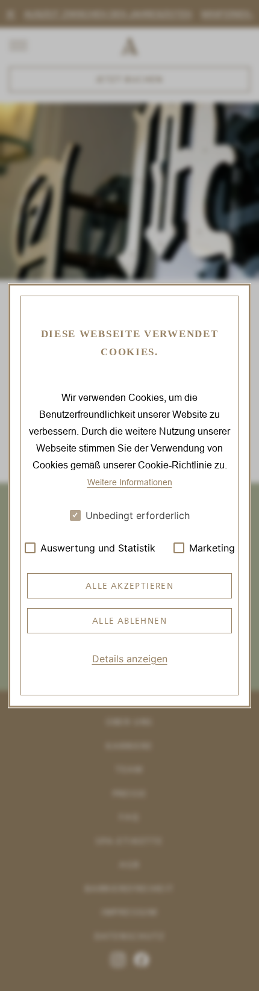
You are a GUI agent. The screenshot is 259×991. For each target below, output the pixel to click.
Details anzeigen (129, 659)
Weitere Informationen (129, 482)
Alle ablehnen (129, 621)
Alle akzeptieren (129, 586)
